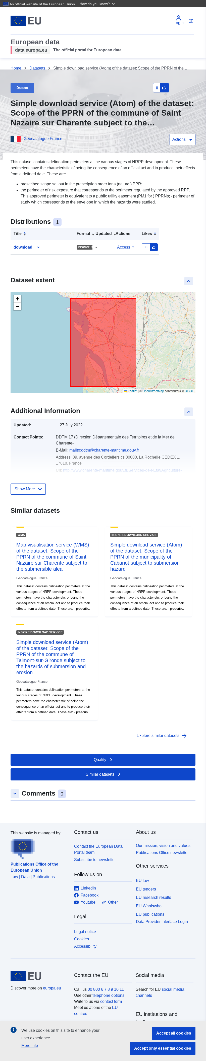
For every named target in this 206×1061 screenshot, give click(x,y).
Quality (100, 760)
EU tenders (146, 889)
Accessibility (85, 946)
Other (113, 902)
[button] (98, 3)
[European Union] (39, 976)
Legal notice (85, 932)
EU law (142, 880)
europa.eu (52, 988)
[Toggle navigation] (189, 47)
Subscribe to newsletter (95, 860)
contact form (111, 1001)
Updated (103, 233)
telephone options (108, 995)
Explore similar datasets (162, 736)
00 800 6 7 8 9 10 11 (106, 989)
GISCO (189, 391)
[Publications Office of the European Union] (39, 847)
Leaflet (132, 391)
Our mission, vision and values (163, 845)
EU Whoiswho (149, 906)
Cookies (81, 939)
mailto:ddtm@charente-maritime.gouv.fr (104, 450)
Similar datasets (100, 774)
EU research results (153, 897)
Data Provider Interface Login (162, 921)
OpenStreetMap (153, 391)
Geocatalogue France (43, 138)
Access (123, 247)
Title (18, 233)
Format (83, 233)
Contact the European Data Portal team (98, 849)
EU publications (150, 914)
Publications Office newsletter (162, 852)
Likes (147, 233)
